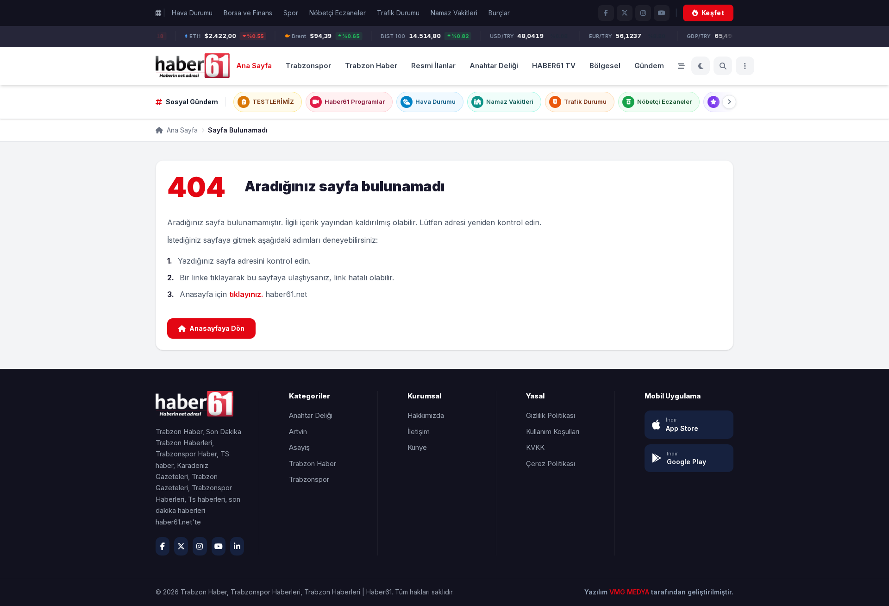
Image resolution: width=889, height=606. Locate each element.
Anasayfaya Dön (216, 328)
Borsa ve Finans (248, 13)
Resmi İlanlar (433, 65)
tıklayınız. (246, 294)
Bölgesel (604, 65)
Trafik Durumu (398, 13)
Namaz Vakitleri (454, 13)
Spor (290, 13)
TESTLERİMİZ (273, 101)
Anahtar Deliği (494, 65)
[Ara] (723, 66)
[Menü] (745, 66)
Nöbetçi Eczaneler (337, 13)
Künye (417, 447)
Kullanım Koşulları (552, 431)
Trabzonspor (308, 65)
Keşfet (712, 13)
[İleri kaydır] (729, 102)
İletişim (418, 431)
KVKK (535, 447)
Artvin (298, 431)
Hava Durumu (192, 13)
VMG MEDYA (630, 592)
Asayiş (299, 447)
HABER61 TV (554, 65)
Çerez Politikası (550, 463)
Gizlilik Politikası (550, 415)
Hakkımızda (425, 415)
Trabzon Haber (371, 65)
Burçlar (499, 13)
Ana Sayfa (254, 65)
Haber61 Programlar (355, 101)
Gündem (649, 65)
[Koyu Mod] (700, 66)
